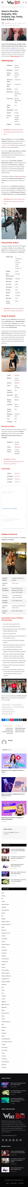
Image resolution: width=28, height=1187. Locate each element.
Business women (6, 933)
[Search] (26, 2)
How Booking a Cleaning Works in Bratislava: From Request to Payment (18, 858)
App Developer (5, 904)
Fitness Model (5, 970)
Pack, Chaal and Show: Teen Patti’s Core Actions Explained (18, 880)
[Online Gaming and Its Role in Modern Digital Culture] (5, 866)
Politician (4, 1027)
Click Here (17, 473)
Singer (3, 1036)
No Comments (9, 25)
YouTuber (4, 1067)
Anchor (3, 901)
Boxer (3, 927)
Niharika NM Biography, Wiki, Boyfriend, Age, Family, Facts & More (20, 730)
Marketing (4, 1007)
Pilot (3, 1024)
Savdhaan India (5, 145)
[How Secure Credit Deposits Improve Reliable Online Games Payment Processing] (5, 1100)
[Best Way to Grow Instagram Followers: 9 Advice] (14, 760)
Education (4, 953)
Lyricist (3, 998)
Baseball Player (5, 910)
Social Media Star (6, 1038)
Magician (4, 1001)
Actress (4, 895)
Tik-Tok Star (4, 1050)
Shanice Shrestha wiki (7, 714)
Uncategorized (5, 1061)
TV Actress (4, 1058)
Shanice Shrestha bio (7, 707)
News (3, 1016)
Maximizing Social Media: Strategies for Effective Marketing (12, 818)
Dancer (3, 941)
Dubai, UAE (4, 950)
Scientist (4, 1033)
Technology (4, 1047)
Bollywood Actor (6, 921)
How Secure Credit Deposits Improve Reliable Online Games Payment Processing (18, 1100)
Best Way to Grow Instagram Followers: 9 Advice (12, 771)
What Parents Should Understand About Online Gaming (18, 873)
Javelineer (4, 984)
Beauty (3, 913)
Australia (4, 907)
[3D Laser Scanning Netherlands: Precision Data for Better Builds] (5, 851)
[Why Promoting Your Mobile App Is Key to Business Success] (14, 784)
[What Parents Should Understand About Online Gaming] (5, 873)
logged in (12, 832)
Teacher (4, 1044)
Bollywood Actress (6, 924)
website (21, 48)
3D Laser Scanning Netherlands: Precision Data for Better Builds (18, 850)
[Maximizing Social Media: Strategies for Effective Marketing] (14, 808)
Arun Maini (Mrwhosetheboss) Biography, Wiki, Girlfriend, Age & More (14, 461)
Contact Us (21, 1183)
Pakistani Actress (6, 1021)
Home (2, 6)
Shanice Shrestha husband (8, 711)
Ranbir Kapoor (15, 583)
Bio (2, 915)
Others (3, 1018)
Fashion (3, 964)
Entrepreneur (5, 961)
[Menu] (2, 2)
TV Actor (4, 1056)
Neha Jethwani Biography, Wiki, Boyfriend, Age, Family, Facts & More (14, 201)
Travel (3, 1053)
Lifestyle (4, 996)
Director (4, 947)
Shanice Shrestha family (7, 709)
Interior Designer (6, 981)
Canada (3, 935)
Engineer (4, 956)
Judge (3, 990)
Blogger (4, 918)
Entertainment (5, 958)
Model (3, 1010)
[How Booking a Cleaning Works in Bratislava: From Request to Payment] (5, 858)
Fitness (3, 967)
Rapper (3, 1030)
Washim (8, 23)
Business (4, 930)
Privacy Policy (13, 1183)
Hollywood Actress (6, 976)
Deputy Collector (6, 944)
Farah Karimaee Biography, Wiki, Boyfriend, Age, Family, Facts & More (8, 730)
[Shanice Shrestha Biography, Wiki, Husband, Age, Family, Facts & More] (14, 34)
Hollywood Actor (6, 973)
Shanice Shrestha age (17, 704)
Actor (3, 893)
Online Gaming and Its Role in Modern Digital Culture (17, 865)
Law (3, 993)
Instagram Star (5, 978)
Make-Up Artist (5, 1004)
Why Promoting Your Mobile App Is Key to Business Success (13, 795)
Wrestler (4, 1064)
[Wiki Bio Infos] (13, 2)
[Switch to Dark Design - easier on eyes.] (23, 2)
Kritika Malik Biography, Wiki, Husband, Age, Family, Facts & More (13, 132)
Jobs (3, 987)
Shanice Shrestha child (19, 707)
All (2, 898)
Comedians (4, 938)
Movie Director (5, 1013)
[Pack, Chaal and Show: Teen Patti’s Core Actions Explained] (5, 881)
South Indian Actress (7, 1041)
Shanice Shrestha (6, 704)
